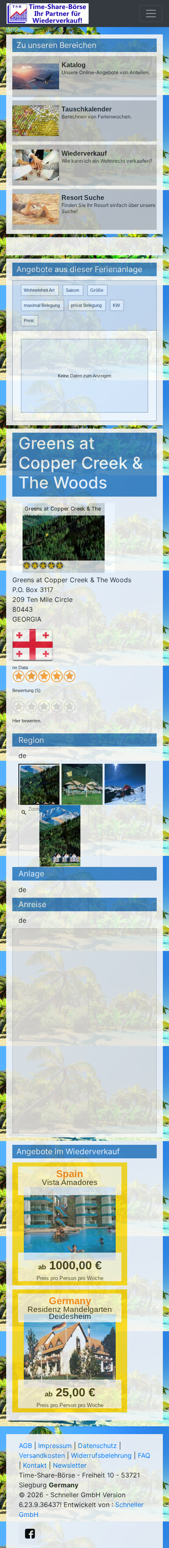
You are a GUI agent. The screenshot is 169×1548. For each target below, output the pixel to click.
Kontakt (35, 1465)
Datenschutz (97, 1445)
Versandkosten (42, 1455)
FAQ (144, 1455)
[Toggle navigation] (150, 13)
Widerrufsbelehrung (101, 1455)
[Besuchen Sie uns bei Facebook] (30, 1533)
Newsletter (70, 1465)
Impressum (55, 1445)
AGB (25, 1445)
